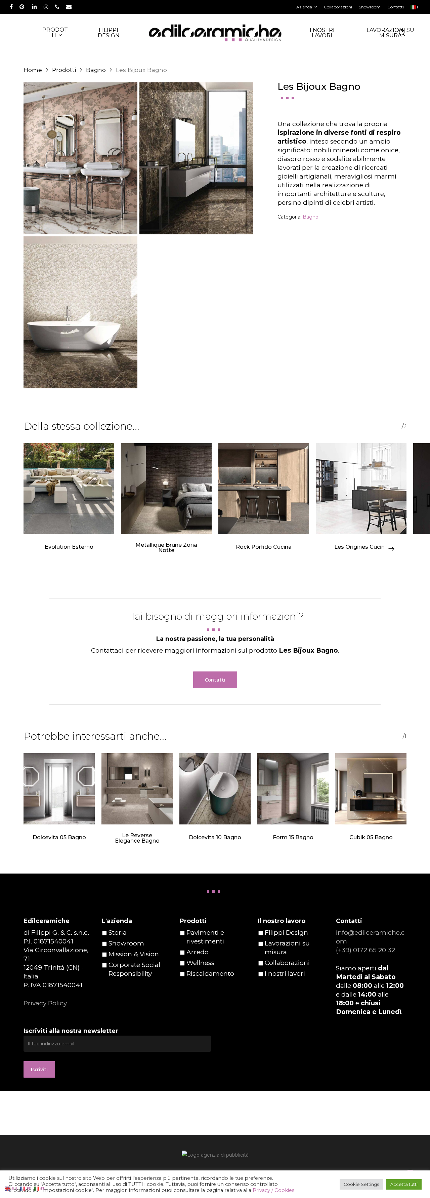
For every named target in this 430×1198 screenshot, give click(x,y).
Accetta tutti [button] (404, 1184)
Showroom (126, 943)
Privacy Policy (45, 1003)
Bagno (96, 69)
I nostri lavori (285, 973)
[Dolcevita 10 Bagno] (215, 789)
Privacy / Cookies (273, 1190)
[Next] (391, 548)
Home (33, 69)
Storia (118, 932)
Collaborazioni (287, 963)
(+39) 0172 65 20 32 (365, 950)
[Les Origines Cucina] (361, 488)
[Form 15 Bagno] (293, 788)
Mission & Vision (134, 954)
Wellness (200, 963)
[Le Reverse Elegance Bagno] (137, 788)
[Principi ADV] (215, 1157)
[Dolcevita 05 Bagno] (59, 788)
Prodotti (64, 69)
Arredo (197, 952)
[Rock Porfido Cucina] (263, 488)
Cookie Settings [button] (361, 1184)
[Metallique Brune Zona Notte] (166, 488)
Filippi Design (286, 932)
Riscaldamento (210, 973)
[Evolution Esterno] (69, 488)
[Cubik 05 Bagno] (370, 788)
